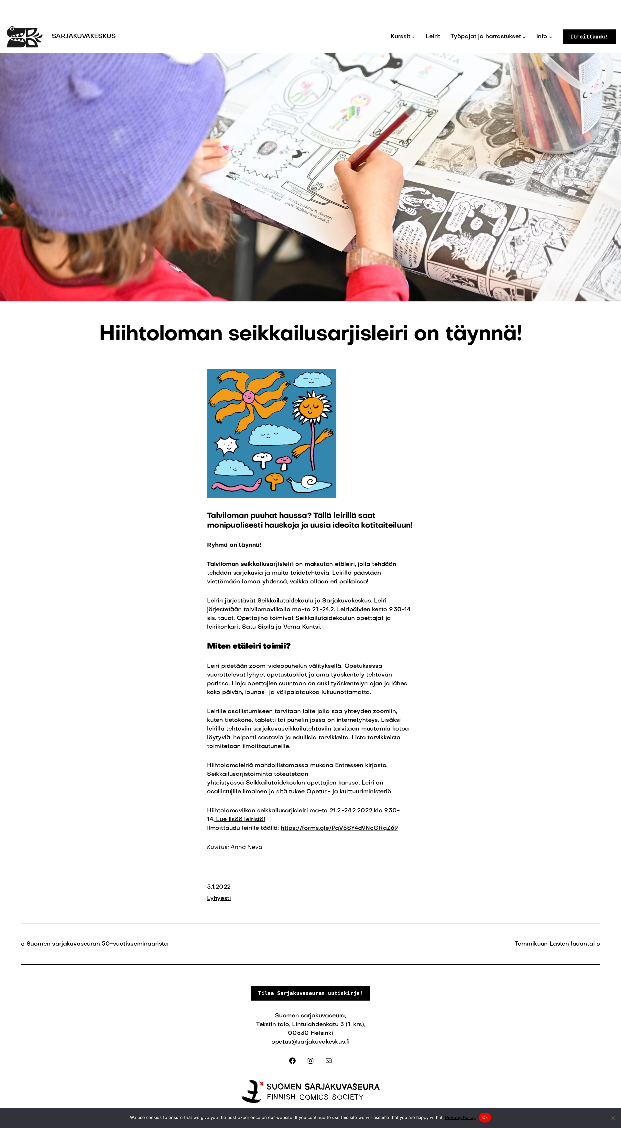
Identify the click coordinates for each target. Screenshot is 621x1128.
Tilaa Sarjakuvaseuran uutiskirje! (310, 993)
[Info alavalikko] (550, 37)
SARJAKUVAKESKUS (83, 36)
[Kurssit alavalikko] (413, 37)
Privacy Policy (460, 1118)
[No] (613, 1118)
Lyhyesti (219, 898)
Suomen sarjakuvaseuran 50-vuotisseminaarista (97, 944)
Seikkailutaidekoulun (275, 783)
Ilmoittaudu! (589, 37)
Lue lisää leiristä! (239, 819)
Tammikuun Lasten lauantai (555, 944)
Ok (485, 1117)
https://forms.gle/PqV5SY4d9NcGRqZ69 (339, 828)
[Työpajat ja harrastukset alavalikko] (524, 37)
